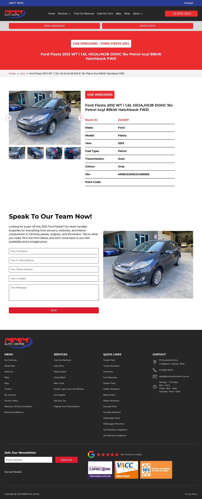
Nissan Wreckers (111, 400)
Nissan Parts (109, 395)
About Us (8, 371)
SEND (54, 310)
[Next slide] (81, 118)
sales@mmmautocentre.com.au (174, 376)
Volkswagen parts (111, 418)
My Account (10, 395)
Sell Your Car (60, 400)
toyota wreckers (111, 366)
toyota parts (109, 360)
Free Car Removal (84, 13)
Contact (188, 2)
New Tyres (59, 383)
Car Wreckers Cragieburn (115, 429)
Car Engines (59, 395)
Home (51, 13)
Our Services (10, 360)
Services (62, 13)
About (136, 13)
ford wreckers (110, 377)
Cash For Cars (105, 13)
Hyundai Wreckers (112, 412)
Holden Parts (109, 383)
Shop (127, 13)
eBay (118, 13)
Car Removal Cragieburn (115, 435)
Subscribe (66, 459)
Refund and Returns (13, 412)
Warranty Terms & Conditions (18, 406)
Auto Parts (59, 366)
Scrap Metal (59, 377)
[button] (17, 153)
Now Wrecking (54, 25)
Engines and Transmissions (67, 406)
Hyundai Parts (110, 406)
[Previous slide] (9, 118)
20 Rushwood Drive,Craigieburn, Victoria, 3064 (172, 362)
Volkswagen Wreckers (113, 424)
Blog (6, 383)
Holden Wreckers (111, 389)
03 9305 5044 (182, 13)
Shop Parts (147, 25)
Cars (22, 73)
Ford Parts (108, 371)
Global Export (60, 371)
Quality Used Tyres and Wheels (69, 389)
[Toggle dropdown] (69, 13)
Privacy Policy (11, 400)
